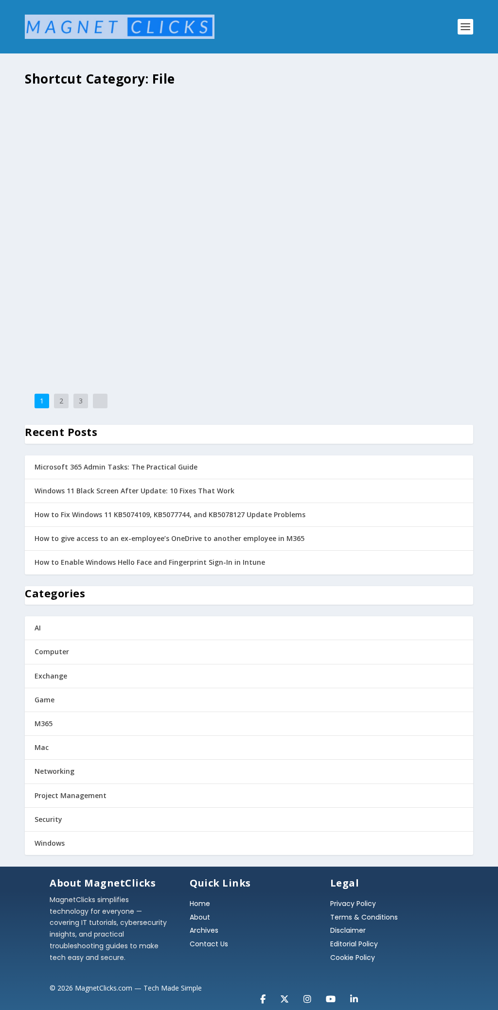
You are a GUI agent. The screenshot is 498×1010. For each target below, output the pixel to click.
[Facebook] (263, 994)
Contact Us (209, 944)
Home (200, 903)
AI (38, 627)
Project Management (71, 795)
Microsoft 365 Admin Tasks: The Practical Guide (116, 466)
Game (44, 699)
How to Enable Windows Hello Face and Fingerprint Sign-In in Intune (150, 562)
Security (48, 819)
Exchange (51, 675)
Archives (204, 930)
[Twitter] (284, 994)
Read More (60, 160)
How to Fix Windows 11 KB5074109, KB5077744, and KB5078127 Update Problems (170, 514)
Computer (52, 651)
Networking (54, 771)
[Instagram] (307, 994)
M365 (44, 723)
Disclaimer (348, 930)
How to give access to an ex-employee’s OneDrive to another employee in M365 (169, 538)
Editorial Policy (354, 944)
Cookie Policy (352, 957)
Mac (42, 747)
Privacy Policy (353, 903)
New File (52, 107)
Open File (54, 206)
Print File (262, 304)
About (200, 917)
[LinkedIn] (354, 994)
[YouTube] (331, 994)
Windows (50, 843)
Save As (50, 304)
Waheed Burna (84, 122)
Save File (302, 206)
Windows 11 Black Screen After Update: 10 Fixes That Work (134, 490)
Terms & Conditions (364, 917)
